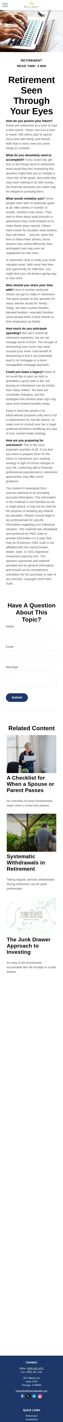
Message (12, 667)
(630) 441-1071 (35, 1368)
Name (10, 626)
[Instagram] (40, 1396)
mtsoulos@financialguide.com (31, 1390)
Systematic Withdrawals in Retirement (26, 862)
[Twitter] (28, 1396)
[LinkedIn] (34, 1396)
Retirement (31, 1415)
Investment (31, 1419)
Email (9, 646)
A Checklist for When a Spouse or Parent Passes (30, 784)
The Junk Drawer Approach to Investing (28, 946)
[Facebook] (22, 1396)
